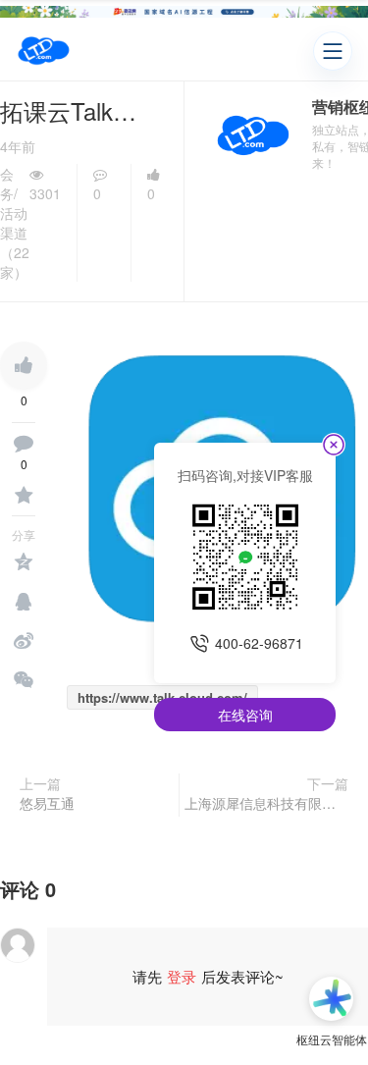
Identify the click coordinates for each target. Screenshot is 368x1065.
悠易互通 (47, 803)
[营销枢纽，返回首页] (44, 51)
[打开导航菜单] (332, 51)
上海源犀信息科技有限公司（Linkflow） (266, 803)
